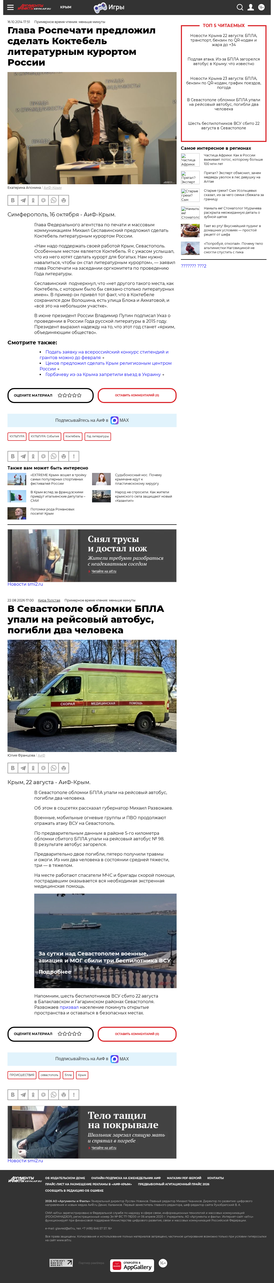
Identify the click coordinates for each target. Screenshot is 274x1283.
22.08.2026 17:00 (20, 600)
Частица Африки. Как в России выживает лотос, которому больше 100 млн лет (233, 159)
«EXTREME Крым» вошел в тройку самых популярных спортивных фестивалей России (58, 479)
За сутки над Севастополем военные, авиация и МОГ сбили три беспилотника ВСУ (105, 957)
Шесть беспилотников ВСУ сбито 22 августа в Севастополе (224, 125)
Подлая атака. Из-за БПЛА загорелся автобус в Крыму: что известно (224, 61)
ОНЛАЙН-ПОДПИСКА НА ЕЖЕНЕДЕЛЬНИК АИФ (126, 1178)
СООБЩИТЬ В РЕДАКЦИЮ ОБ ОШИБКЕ (74, 1190)
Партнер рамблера (91, 1263)
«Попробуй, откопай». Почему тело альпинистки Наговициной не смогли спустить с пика (233, 248)
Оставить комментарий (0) (137, 395)
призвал (70, 1007)
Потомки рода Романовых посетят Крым (52, 511)
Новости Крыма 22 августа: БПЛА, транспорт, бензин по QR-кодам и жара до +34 (223, 40)
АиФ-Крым (53, 188)
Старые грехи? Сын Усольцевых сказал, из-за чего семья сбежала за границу (234, 195)
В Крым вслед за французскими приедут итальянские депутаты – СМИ (58, 496)
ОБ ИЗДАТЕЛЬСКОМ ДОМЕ (65, 1178)
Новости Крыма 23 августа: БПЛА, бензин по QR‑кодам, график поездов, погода (223, 83)
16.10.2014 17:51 (18, 22)
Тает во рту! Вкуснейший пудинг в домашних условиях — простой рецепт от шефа (232, 230)
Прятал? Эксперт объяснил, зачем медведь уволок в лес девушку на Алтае (232, 177)
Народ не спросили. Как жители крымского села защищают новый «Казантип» (143, 496)
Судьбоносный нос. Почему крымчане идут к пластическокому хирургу (138, 479)
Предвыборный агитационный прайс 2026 (173, 1184)
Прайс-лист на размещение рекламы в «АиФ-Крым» (88, 1184)
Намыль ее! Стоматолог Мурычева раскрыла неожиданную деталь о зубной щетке (232, 212)
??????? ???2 (193, 266)
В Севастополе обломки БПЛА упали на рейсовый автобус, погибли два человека (223, 104)
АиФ (41, 755)
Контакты (215, 1178)
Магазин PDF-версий (184, 1178)
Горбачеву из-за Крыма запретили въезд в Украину (103, 374)
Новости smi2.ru (25, 584)
